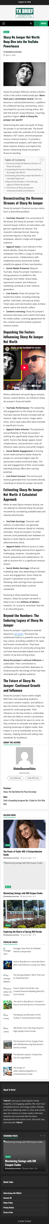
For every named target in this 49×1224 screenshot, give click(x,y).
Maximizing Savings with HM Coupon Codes (23, 893)
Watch (43, 23)
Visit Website (15, 778)
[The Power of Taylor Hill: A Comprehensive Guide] (24, 834)
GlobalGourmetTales (13, 52)
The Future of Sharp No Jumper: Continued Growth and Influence (20, 189)
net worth (18, 634)
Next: (24, 800)
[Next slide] (44, 1135)
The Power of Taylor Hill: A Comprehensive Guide (22, 853)
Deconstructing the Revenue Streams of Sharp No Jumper (23, 165)
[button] (3, 23)
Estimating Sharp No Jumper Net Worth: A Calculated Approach (24, 177)
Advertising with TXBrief (12, 1193)
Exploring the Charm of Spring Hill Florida (22, 931)
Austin (6, 32)
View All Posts (33, 778)
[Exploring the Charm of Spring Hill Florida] (24, 914)
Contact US (7, 1197)
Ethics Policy (8, 1202)
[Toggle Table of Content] (40, 160)
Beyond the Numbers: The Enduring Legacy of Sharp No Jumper (21, 183)
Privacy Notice (8, 1207)
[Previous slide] (41, 1135)
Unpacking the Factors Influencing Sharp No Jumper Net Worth (23, 171)
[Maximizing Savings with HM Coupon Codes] (24, 875)
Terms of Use (8, 1212)
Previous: (19, 790)
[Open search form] (31, 23)
